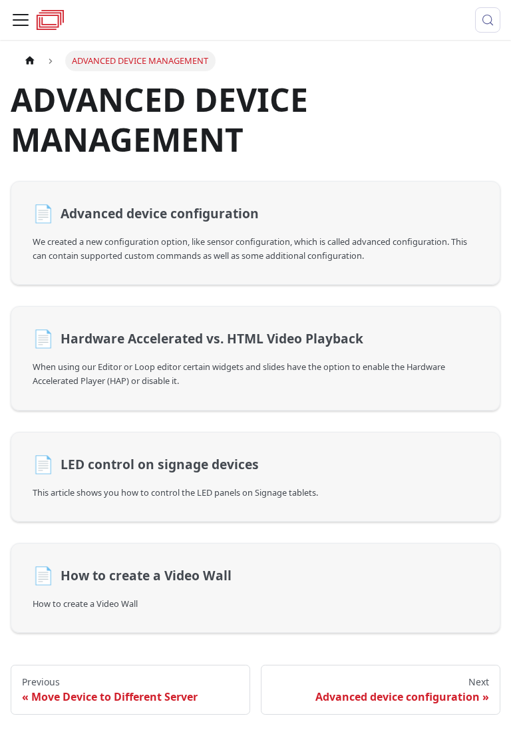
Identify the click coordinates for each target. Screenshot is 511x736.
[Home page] (30, 61)
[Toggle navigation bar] (21, 20)
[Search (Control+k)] (487, 20)
